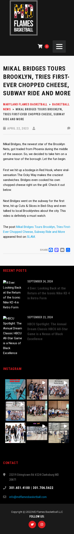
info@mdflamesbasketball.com (28, 497)
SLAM (31, 237)
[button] (15, 389)
